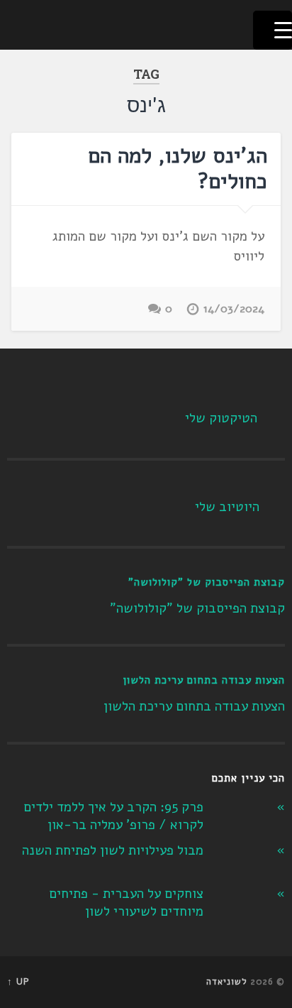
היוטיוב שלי (227, 507)
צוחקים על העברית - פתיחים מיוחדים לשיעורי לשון (126, 902)
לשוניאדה (226, 981)
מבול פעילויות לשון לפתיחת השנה (112, 850)
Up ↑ (18, 981)
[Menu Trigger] (272, 30)
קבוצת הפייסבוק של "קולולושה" (206, 582)
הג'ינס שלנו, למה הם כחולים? (178, 168)
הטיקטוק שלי (221, 418)
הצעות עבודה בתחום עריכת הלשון (204, 680)
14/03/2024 (233, 309)
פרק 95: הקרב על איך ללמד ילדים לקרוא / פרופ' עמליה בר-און (113, 816)
